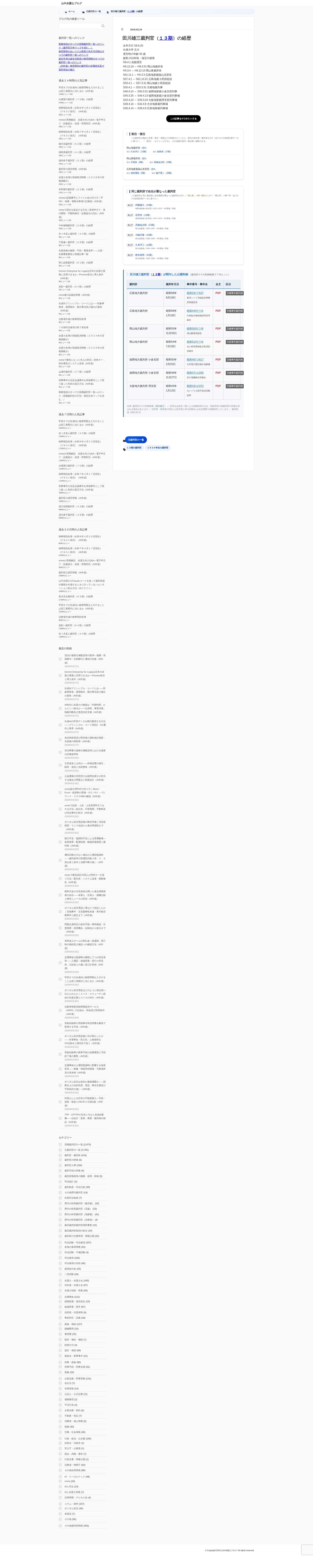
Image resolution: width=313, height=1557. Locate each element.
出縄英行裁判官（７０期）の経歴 (76, 99)
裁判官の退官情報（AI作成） (73, 169)
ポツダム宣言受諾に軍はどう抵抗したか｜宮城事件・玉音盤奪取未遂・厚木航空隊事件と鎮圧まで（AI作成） (85, 911)
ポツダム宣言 (71, 1508)
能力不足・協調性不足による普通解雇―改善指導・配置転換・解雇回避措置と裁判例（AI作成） (85, 842)
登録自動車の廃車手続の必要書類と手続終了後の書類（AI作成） (85, 1054)
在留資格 (69, 1388)
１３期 (131, 11)
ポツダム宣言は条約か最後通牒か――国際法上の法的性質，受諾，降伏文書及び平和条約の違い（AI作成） (85, 1085)
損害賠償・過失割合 (75, 1301)
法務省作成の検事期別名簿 (72, 319)
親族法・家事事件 (74, 1356)
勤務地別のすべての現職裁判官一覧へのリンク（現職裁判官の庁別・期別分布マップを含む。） (81, 396)
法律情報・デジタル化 (76, 1497)
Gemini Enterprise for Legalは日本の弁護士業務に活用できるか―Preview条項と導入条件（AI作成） (82, 275)
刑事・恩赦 (70, 1362)
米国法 (68, 1513)
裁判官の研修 (71, 1160)
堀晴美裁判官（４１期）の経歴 (75, 152)
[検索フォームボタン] (103, 25)
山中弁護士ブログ (71, 3)
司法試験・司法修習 (75, 1242)
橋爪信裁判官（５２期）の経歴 (75, 144)
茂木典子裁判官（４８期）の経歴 (76, 514)
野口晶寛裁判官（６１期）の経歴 (76, 262)
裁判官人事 (70, 1165)
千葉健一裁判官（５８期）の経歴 (76, 242)
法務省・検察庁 (73, 1465)
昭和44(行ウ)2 (195, 310)
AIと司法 (69, 1486)
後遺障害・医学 (73, 1306)
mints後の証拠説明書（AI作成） (75, 295)
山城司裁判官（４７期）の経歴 (75, 371)
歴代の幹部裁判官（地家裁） (79, 1214)
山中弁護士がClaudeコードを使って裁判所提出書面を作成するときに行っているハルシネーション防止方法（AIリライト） (82, 584)
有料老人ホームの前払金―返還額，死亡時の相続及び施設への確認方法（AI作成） (85, 944)
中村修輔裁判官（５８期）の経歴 (76, 225)
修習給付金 (70, 1268)
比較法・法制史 (73, 1443)
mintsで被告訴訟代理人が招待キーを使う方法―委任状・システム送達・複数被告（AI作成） (85, 879)
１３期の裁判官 (134, 447)
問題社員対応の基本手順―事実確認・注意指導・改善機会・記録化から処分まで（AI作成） (85, 928)
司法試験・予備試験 (75, 1252)
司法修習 (69, 1258)
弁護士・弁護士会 (74, 1280)
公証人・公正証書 (74, 1394)
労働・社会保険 (73, 1432)
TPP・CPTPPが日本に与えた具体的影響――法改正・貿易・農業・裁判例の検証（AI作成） (85, 1118)
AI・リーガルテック (75, 1476)
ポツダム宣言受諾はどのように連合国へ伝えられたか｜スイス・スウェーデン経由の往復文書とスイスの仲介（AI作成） (85, 994)
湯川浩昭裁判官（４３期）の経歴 (76, 506)
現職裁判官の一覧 (74, 1144)
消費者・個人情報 (74, 1421)
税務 (67, 1426)
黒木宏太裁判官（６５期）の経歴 (76, 596)
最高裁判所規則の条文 (76, 1230)
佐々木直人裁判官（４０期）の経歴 (77, 233)
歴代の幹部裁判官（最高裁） (79, 1203)
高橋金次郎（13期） (163, 162)
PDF (218, 293)
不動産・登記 (71, 1415)
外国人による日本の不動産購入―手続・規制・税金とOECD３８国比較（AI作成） (85, 1102)
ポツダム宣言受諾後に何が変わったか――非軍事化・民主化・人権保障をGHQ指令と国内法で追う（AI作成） (84, 1040)
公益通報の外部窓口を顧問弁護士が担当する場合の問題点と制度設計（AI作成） (85, 778)
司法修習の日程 (73, 1263)
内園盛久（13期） (144, 205)
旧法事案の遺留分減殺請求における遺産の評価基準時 (85, 752)
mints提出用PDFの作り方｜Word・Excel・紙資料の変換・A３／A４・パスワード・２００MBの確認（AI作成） (85, 793)
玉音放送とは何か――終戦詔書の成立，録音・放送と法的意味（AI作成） (85, 765)
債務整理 (69, 1399)
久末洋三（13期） (139, 151)
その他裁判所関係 (74, 1525)
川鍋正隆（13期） (144, 235)
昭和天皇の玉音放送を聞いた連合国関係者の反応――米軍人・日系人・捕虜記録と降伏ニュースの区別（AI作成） (85, 895)
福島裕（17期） (164, 151)
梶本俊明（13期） (144, 255)
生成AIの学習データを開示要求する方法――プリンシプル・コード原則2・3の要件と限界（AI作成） (85, 725)
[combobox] (79, 26)
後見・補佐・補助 (74, 1339)
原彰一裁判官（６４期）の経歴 (75, 286)
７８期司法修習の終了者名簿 (73, 327)
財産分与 (69, 1345)
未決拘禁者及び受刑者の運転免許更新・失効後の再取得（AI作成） (85, 739)
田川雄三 (160, 406)
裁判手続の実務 (73, 1170)
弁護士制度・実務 (74, 1290)
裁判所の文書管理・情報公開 (79, 1236)
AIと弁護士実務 (72, 1492)
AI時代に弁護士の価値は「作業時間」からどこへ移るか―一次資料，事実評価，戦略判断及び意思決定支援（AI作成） (85, 708)
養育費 (68, 1334)
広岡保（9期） (138, 162)
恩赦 (67, 1372)
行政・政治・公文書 (75, 1438)
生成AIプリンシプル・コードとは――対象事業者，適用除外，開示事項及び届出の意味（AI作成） (81, 307)
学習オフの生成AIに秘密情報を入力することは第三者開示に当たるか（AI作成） (85, 979)
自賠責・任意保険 (74, 1312)
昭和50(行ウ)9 (195, 328)
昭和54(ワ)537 (195, 293)
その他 (68, 1519)
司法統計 (69, 1181)
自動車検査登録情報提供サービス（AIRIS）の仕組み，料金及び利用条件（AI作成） (85, 1010)
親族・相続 (70, 1324)
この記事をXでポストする (183, 118)
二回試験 (69, 1274)
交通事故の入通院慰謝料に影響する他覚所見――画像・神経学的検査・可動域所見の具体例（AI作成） (85, 1069)
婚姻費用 (69, 1328)
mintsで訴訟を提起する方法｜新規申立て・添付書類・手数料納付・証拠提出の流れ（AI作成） (82, 213)
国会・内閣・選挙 (74, 1454)
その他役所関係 (73, 1470)
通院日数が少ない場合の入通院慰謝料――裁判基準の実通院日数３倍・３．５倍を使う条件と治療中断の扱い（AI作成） (85, 860)
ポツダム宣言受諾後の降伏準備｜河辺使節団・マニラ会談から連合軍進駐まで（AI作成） (85, 826)
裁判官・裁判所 (73, 1155)
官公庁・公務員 (73, 1448)
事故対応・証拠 (73, 1317)
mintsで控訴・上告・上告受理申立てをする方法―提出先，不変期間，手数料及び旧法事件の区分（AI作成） (85, 809)
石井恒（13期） (143, 215)
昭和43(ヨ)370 (195, 386)
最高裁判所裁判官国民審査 (78, 1225)
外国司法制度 (71, 1198)
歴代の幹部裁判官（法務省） (79, 1219)
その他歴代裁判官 (74, 1192)
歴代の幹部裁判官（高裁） (78, 1208)
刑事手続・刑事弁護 (75, 1367)
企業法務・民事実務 (75, 1378)
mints (67, 1481)
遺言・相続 (70, 1350)
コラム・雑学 (71, 1504)
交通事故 (69, 1297)
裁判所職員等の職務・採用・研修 (82, 1176)
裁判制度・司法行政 (75, 1187)
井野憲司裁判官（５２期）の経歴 (76, 189)
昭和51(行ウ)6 (195, 341)
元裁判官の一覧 (136, 439)
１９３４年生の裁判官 (157, 447)
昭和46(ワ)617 (195, 359)
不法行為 (69, 1405)
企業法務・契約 (73, 1410)
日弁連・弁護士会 (74, 1285)
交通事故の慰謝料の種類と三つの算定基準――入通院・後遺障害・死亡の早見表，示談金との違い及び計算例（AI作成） (85, 962)
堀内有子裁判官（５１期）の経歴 (76, 160)
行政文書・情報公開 (75, 1459)
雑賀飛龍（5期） (139, 173)
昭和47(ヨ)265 (195, 372)
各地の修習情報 (73, 1247)
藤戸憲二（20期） (164, 173)
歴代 (144, 148)
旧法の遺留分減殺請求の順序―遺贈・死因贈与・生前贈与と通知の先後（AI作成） (85, 659)
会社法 (68, 1383)
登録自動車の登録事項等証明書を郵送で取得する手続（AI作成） (85, 1025)
